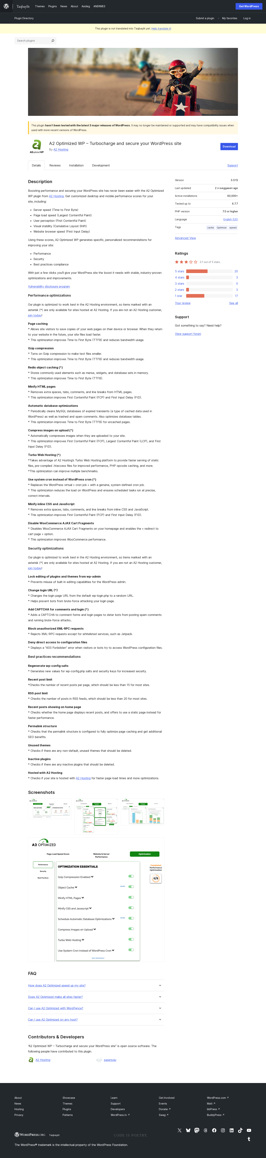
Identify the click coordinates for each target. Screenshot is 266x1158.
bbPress (213, 1109)
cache (210, 227)
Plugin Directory (24, 18)
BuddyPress (216, 1114)
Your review (183, 303)
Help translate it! (161, 28)
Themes (67, 1103)
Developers (118, 1109)
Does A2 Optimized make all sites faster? (55, 997)
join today (34, 315)
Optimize (222, 227)
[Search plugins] (52, 40)
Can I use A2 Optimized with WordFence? (55, 1008)
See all (233, 303)
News (17, 1103)
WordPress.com (218, 1097)
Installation (76, 165)
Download (229, 146)
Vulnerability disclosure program (49, 286)
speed (233, 227)
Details (36, 165)
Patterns (68, 1114)
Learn (114, 1097)
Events (163, 1103)
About (18, 1097)
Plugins (67, 1109)
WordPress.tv (120, 1114)
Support (232, 165)
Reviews (55, 165)
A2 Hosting (61, 149)
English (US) (230, 219)
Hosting (19, 1109)
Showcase (69, 1097)
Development (101, 165)
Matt (211, 1103)
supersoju (110, 1060)
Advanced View (185, 238)
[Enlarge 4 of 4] (159, 842)
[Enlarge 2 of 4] (113, 803)
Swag (164, 1114)
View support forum (188, 334)
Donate (165, 1109)
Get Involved (166, 1097)
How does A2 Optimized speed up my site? (57, 985)
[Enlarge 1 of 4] (67, 803)
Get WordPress (249, 6)
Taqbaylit (54, 1135)
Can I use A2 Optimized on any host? (53, 1019)
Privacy (18, 1114)
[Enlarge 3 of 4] (159, 803)
